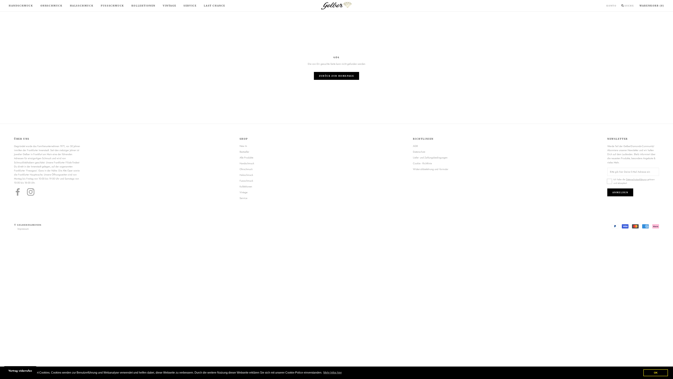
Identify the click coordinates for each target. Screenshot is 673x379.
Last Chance (214, 5)
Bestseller (244, 152)
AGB (415, 146)
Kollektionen (143, 5)
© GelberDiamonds (28, 225)
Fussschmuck (246, 180)
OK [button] (656, 372)
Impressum (23, 229)
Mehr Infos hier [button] (332, 372)
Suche (629, 5)
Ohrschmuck (51, 5)
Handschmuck (21, 5)
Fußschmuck (112, 5)
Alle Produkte (246, 157)
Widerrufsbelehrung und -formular (430, 169)
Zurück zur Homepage (336, 76)
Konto (611, 5)
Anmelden (620, 192)
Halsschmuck (82, 5)
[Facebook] (17, 192)
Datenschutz (419, 152)
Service (189, 5)
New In (243, 146)
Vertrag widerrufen (20, 371)
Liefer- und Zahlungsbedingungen (430, 157)
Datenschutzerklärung (636, 179)
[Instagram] (30, 192)
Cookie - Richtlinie (422, 163)
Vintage (169, 5)
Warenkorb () (652, 5)
